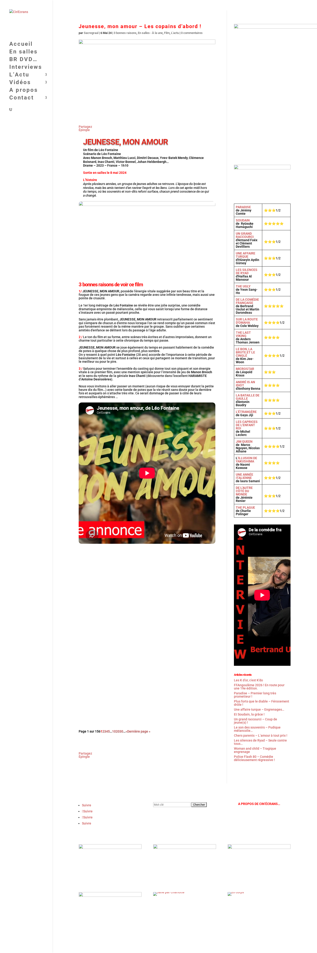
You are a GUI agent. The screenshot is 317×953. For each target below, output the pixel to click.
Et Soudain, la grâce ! (100, 621)
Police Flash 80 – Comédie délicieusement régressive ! (254, 758)
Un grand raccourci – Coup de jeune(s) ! (115, 681)
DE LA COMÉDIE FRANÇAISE (247, 301)
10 (114, 731)
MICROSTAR (245, 369)
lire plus (90, 588)
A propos (258, 5)
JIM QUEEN (244, 441)
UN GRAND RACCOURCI (245, 235)
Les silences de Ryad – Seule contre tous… (260, 742)
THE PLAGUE (245, 507)
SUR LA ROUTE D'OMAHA (247, 320)
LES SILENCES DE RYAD (246, 271)
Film (167, 33)
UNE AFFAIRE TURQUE (245, 254)
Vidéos (234, 5)
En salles (149, 5)
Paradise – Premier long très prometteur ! (255, 694)
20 (118, 731)
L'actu (175, 33)
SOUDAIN (243, 220)
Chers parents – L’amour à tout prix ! (260, 735)
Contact (278, 5)
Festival (105, 566)
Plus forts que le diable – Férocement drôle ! (261, 702)
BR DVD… (170, 5)
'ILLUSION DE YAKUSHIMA (246, 459)
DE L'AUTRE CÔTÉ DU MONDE (244, 491)
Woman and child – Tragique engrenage (255, 750)
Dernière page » (138, 731)
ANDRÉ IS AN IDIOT (245, 383)
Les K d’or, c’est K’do (248, 680)
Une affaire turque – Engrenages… (259, 709)
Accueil (129, 5)
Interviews (193, 5)
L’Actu (213, 5)
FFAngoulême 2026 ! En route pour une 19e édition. (125, 560)
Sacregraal (91, 33)
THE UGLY (243, 286)
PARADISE (243, 207)
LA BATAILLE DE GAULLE (247, 396)
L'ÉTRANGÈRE (246, 412)
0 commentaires (192, 33)
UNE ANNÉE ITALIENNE (244, 476)
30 (121, 731)
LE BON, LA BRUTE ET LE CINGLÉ (245, 352)
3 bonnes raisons (125, 33)
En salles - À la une (150, 33)
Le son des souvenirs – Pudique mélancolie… (257, 728)
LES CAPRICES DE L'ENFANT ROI (247, 425)
